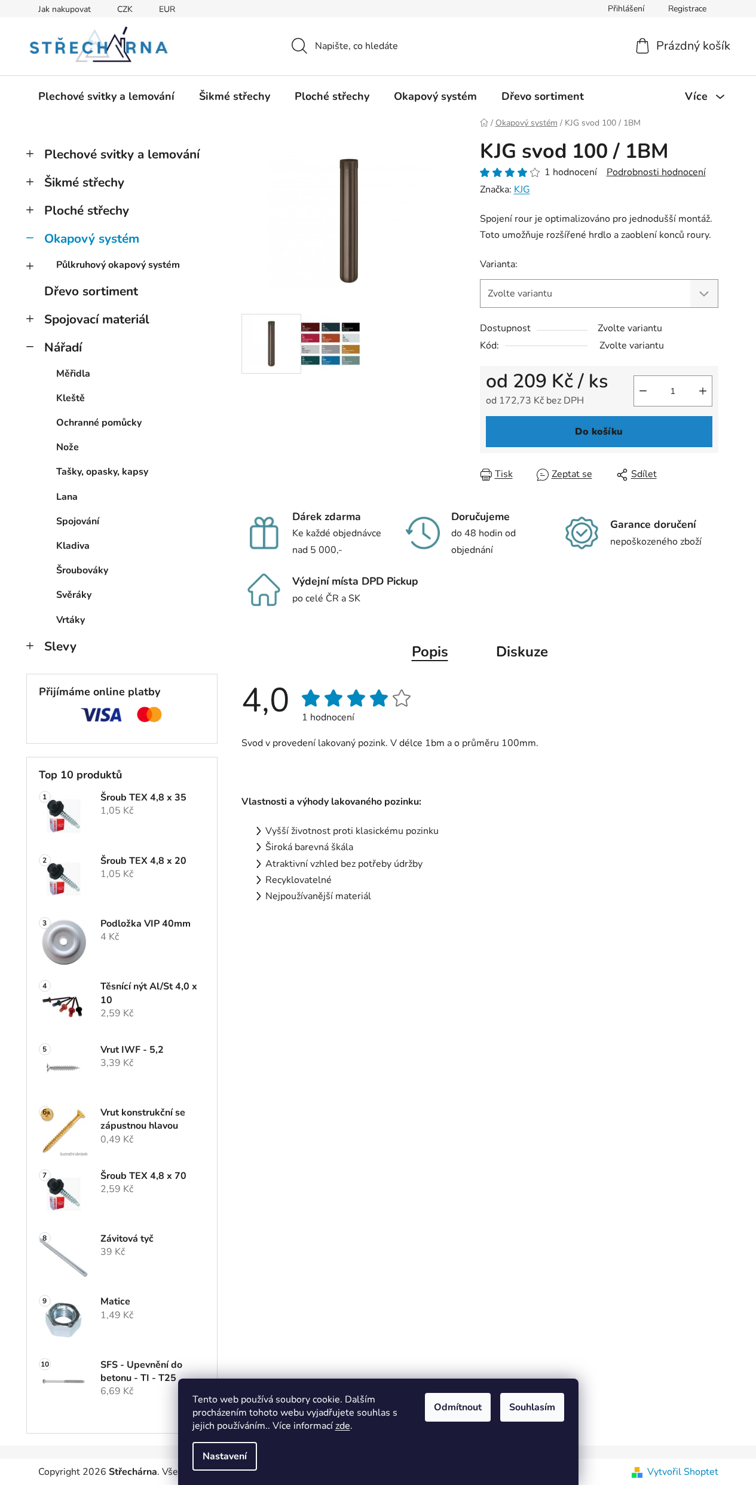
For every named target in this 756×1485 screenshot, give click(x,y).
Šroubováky (82, 570)
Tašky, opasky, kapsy (102, 471)
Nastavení (225, 1456)
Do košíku (599, 431)
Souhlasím (532, 1407)
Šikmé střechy (84, 182)
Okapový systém (91, 238)
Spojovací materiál (96, 319)
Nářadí (63, 347)
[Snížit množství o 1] (643, 391)
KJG (522, 189)
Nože (67, 447)
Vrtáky (70, 620)
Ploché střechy (86, 210)
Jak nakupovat (64, 9)
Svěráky (73, 594)
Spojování (77, 521)
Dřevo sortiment (91, 291)
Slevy (60, 646)
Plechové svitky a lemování (122, 154)
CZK (125, 9)
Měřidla (73, 373)
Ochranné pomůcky (99, 422)
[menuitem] (106, 96)
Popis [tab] (430, 651)
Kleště (70, 398)
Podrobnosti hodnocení (656, 172)
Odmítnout (458, 1407)
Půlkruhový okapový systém (118, 264)
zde (342, 1425)
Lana (67, 496)
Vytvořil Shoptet (682, 1471)
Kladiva (73, 545)
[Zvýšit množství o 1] (703, 391)
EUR (167, 9)
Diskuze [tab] (522, 651)
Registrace (687, 8)
